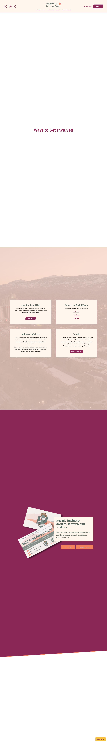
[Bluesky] (10, 6)
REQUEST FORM (85, 547)
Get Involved (66, 10)
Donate (97, 6)
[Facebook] (14, 6)
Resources (50, 10)
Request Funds (40, 10)
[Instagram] (5, 6)
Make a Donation (76, 351)
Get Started (30, 318)
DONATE (68, 547)
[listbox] (88, 6)
